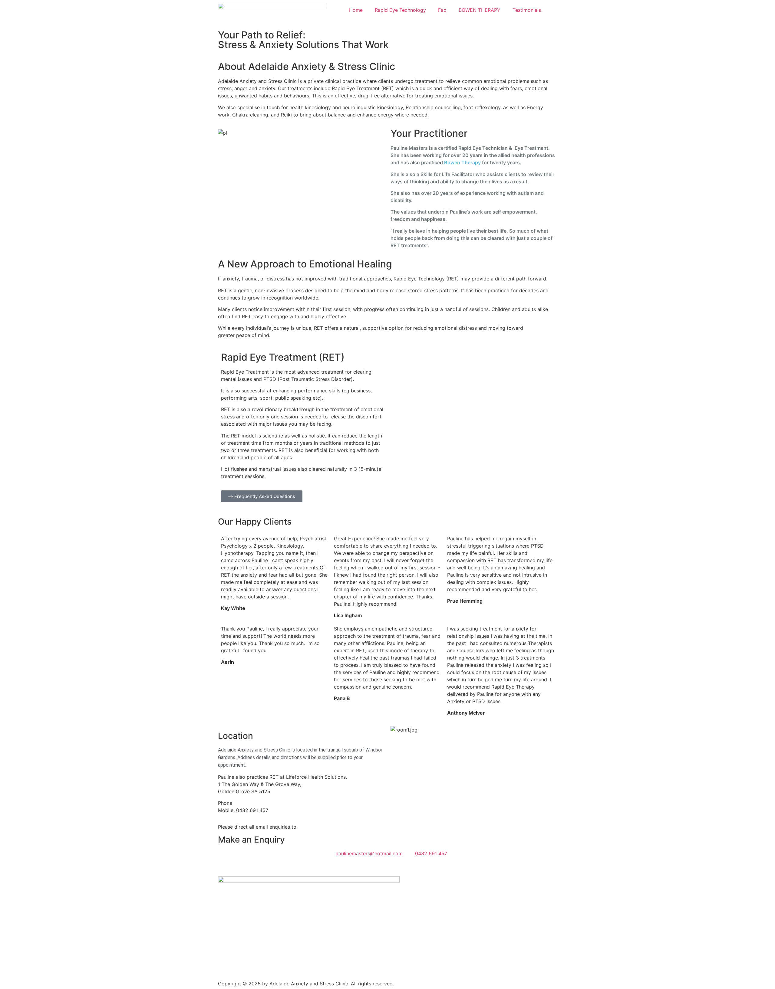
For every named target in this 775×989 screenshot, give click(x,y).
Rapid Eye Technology (400, 10)
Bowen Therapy (462, 162)
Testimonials (527, 10)
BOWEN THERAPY (479, 10)
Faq (442, 10)
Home (356, 10)
